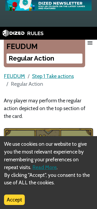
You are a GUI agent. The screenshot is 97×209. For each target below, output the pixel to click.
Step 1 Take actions (53, 76)
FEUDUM (14, 76)
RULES (35, 33)
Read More (44, 167)
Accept (14, 199)
